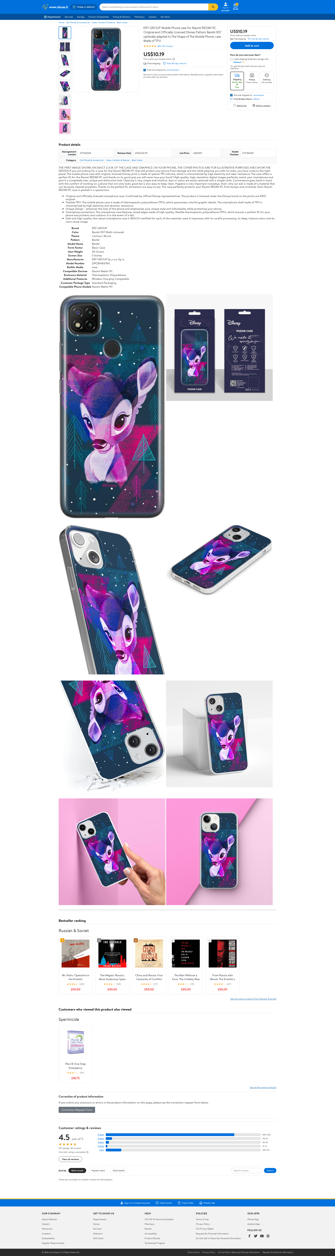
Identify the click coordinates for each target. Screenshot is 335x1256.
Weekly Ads (209, 1202)
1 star (101, 1150)
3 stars (101, 1142)
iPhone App (253, 1219)
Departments (54, 16)
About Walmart (49, 1219)
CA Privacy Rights (205, 1228)
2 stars (101, 1146)
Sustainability (48, 1238)
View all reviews (70, 1159)
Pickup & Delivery (122, 16)
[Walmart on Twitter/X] (256, 1236)
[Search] (213, 6)
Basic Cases (122, 22)
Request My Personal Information (212, 1233)
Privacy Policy (203, 1223)
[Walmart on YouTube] (262, 1236)
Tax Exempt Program (155, 1242)
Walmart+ (98, 1233)
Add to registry (263, 105)
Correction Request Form (76, 1110)
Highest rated (98, 1170)
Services (69, 16)
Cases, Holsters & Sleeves (103, 22)
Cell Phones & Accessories (78, 22)
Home (61, 22)
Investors (46, 1233)
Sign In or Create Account (137, 1202)
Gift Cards (98, 1238)
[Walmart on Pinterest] (268, 1236)
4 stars (101, 1138)
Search (270, 1170)
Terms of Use (202, 1219)
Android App (253, 1223)
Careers (153, 16)
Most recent (77, 1170)
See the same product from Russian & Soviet (253, 998)
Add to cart (252, 45)
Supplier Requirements (53, 1242)
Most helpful (119, 1170)
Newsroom (47, 1228)
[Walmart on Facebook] (249, 1236)
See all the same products (263, 1087)
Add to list (242, 105)
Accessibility (151, 1233)
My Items (165, 16)
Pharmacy (140, 16)
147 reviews (167, 46)
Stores (96, 1223)
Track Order (188, 1202)
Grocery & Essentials (98, 16)
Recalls (148, 1228)
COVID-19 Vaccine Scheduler (159, 1219)
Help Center (166, 1202)
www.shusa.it (173, 69)
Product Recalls (152, 1238)
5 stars (101, 1134)
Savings (80, 16)
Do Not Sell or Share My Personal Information (218, 1238)
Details (256, 99)
